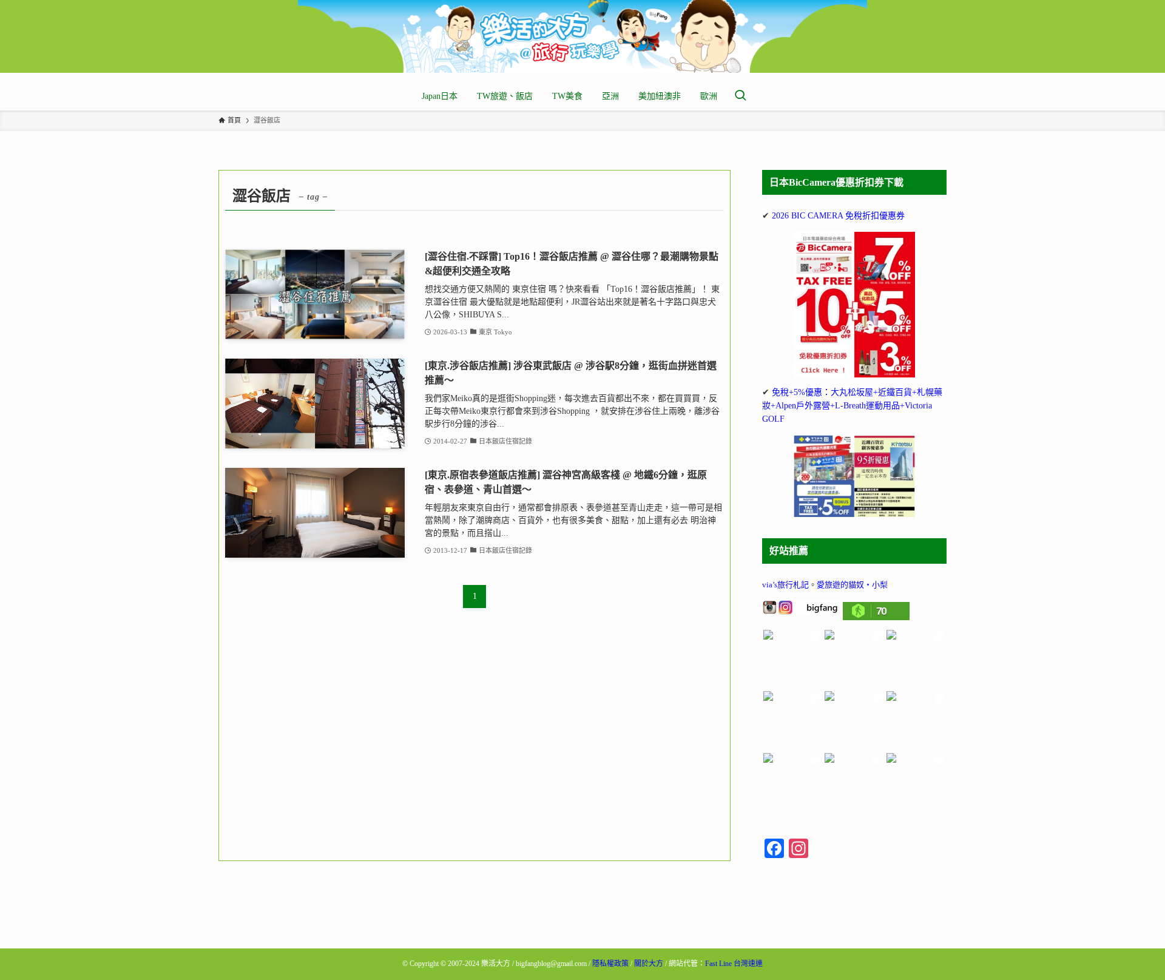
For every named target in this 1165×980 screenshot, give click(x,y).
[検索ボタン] (740, 96)
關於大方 (648, 963)
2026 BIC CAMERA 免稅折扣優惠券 (838, 215)
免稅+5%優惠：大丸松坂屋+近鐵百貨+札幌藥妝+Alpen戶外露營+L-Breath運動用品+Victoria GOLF (852, 406)
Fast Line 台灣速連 (734, 963)
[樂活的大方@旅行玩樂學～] (582, 36)
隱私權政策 (610, 963)
